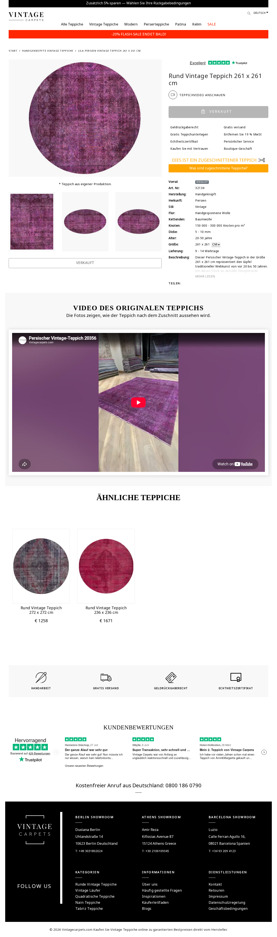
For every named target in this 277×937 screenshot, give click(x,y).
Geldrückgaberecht (184, 127)
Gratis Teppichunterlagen (189, 134)
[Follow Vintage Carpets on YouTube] (31, 897)
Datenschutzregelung (227, 902)
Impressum (218, 896)
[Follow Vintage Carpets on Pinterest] (37, 897)
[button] (36, 594)
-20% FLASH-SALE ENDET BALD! (138, 34)
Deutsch (260, 13)
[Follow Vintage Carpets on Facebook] (26, 897)
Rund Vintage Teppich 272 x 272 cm (41, 610)
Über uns (150, 884)
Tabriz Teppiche (89, 908)
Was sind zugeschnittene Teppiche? (218, 168)
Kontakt (215, 884)
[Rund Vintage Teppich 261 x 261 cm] (32, 221)
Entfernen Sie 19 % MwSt (243, 134)
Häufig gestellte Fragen (162, 890)
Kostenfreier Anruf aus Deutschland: (121, 785)
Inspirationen (153, 896)
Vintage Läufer (87, 890)
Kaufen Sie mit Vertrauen (189, 148)
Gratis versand (235, 127)
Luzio (213, 829)
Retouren (216, 890)
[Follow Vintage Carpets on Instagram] (42, 897)
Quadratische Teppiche (95, 896)
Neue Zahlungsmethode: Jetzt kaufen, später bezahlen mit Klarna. (138, 3)
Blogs (146, 908)
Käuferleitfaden (155, 902)
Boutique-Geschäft (238, 148)
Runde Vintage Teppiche (96, 884)
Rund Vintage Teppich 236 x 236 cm (106, 610)
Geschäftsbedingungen (228, 908)
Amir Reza (150, 829)
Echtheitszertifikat (184, 141)
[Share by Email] (213, 283)
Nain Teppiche (87, 902)
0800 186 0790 (183, 785)
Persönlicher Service (239, 141)
